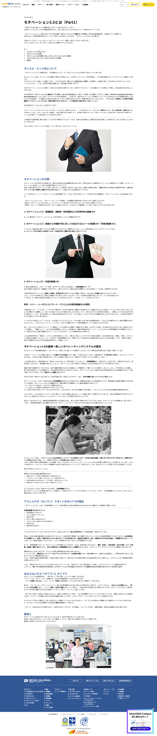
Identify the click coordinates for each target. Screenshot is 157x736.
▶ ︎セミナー (107, 691)
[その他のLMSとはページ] (29, 4)
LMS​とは (28, 689)
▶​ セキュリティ (48, 703)
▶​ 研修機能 (47, 696)
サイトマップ (92, 714)
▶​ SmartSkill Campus (74, 691)
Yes (121, 1)
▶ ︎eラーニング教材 (88, 691)
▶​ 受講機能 (47, 691)
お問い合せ (76, 680)
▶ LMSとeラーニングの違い (31, 700)
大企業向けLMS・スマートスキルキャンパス (11, 6)
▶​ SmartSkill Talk (73, 694)
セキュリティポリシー (68, 714)
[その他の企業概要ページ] (89, 4)
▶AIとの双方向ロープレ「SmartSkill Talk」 (89, 703)
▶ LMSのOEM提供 (29, 703)
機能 (47, 689)
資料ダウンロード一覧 (92, 680)
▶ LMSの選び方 (28, 694)
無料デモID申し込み (108, 680)
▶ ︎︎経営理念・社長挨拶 (124, 696)
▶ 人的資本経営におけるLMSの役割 (33, 691)
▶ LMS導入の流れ (29, 696)
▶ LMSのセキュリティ (30, 698)
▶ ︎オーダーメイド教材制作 (90, 694)
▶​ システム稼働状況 (60, 691)
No (123, 1)
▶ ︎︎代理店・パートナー (124, 698)
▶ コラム (106, 694)
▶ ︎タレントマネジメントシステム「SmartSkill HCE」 (92, 699)
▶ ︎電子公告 (121, 694)
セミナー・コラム (110, 689)
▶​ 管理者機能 (47, 698)
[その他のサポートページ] (44, 4)
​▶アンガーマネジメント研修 (91, 706)
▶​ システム (47, 700)
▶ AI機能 (46, 705)
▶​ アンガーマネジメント (74, 698)
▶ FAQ (26, 705)
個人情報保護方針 (53, 714)
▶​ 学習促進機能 (48, 694)
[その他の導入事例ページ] (53, 4)
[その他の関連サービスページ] (65, 4)
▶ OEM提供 (86, 696)
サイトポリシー (104, 714)
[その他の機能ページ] (35, 4)
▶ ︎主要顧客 (121, 691)
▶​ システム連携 (48, 707)
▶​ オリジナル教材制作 (74, 696)
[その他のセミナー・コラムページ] (80, 4)
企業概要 (121, 689)
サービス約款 (80, 714)
